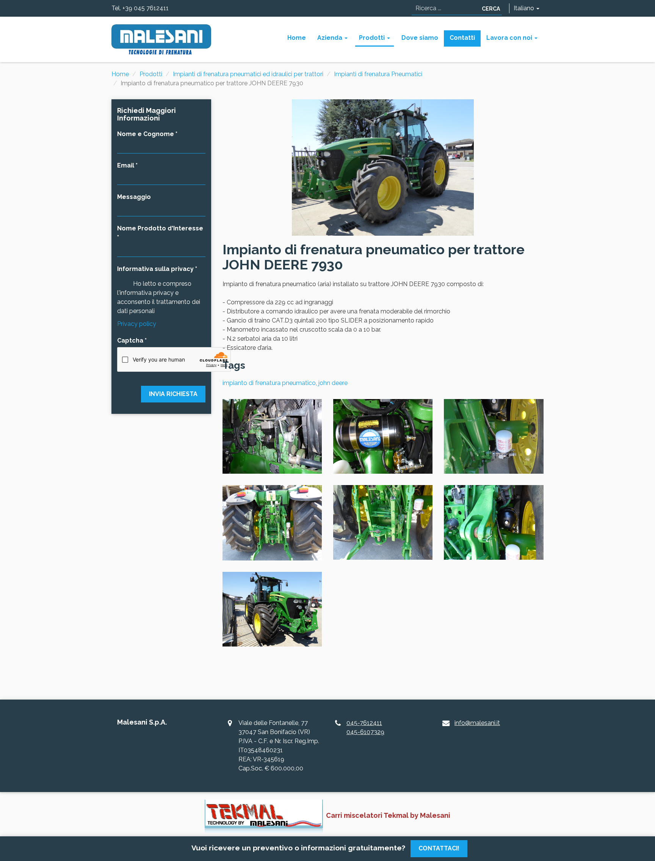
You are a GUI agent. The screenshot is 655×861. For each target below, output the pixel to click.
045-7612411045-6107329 (365, 727)
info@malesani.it (477, 722)
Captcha (130, 340)
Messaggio (134, 196)
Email (125, 165)
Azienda (330, 37)
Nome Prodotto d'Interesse (160, 228)
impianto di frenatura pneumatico (269, 383)
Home (296, 37)
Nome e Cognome (145, 134)
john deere (333, 383)
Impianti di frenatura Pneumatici (378, 74)
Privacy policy (136, 323)
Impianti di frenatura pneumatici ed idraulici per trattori (248, 74)
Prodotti (372, 37)
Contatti (462, 37)
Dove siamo (419, 37)
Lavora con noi (510, 37)
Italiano (525, 8)
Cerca (491, 9)
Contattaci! (438, 848)
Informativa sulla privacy (155, 268)
